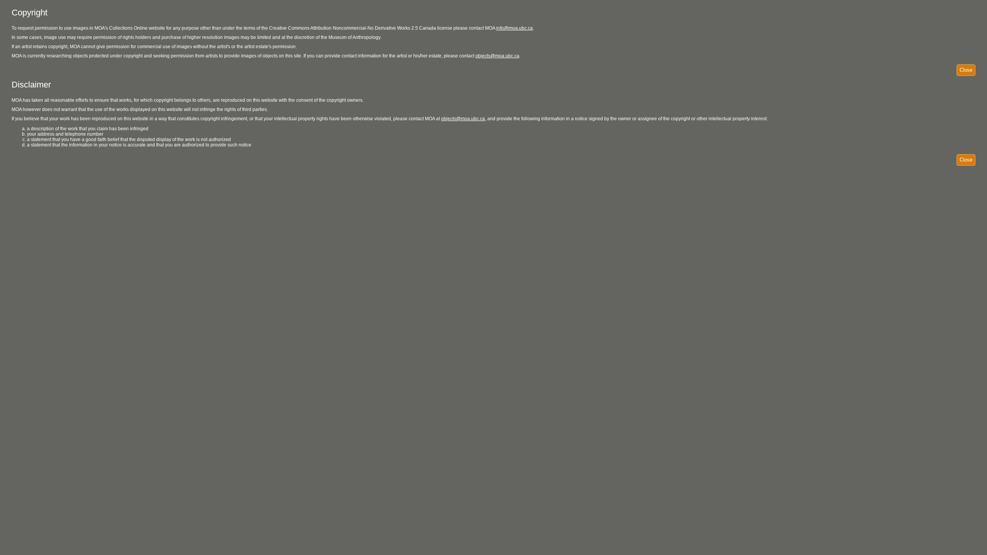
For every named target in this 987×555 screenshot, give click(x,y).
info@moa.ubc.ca (514, 28)
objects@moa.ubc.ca (497, 56)
